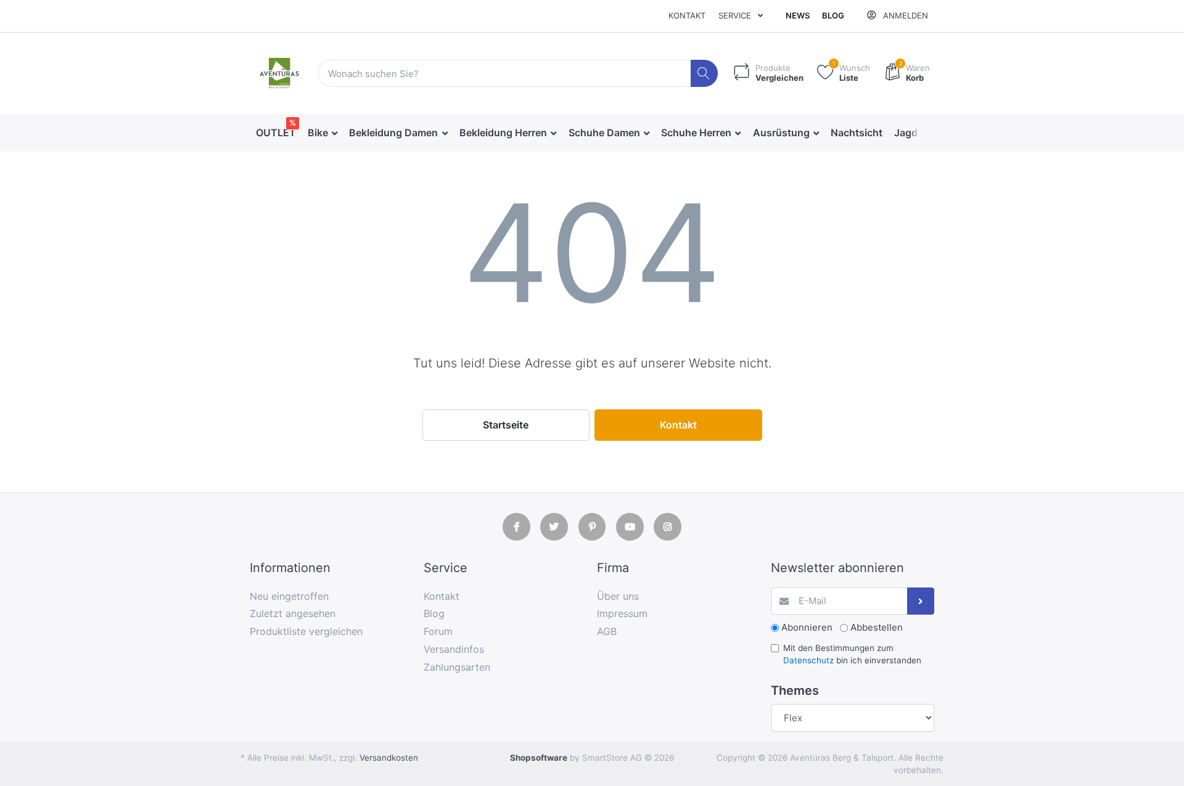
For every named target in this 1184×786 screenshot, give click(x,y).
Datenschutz (808, 660)
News (798, 15)
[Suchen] (704, 74)
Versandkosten (389, 758)
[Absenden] (921, 601)
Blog (833, 15)
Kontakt (686, 15)
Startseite (505, 425)
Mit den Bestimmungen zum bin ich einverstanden (852, 654)
